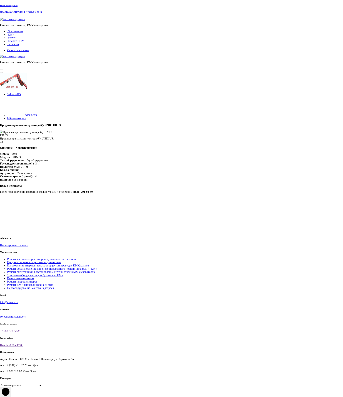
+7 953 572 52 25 (10, 330)
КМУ (10, 34)
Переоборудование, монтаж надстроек (30, 287)
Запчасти (13, 44)
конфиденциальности (13, 316)
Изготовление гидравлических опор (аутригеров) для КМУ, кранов (48, 265)
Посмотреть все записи (14, 245)
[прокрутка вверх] (5, 392)
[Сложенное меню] (1, 69)
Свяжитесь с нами (18, 50)
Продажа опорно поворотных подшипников (34, 262)
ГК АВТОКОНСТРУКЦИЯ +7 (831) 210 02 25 (21, 12)
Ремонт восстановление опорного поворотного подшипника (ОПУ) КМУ (52, 268)
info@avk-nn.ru (9, 302)
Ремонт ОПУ (15, 41)
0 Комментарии (16, 118)
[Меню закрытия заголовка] (1, 72)
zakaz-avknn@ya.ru (9, 5)
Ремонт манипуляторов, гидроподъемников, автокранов (41, 259)
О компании (15, 31)
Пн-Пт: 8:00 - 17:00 (11, 345)
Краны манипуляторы (20, 278)
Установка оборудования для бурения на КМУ (35, 275)
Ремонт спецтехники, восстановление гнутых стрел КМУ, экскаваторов (51, 271)
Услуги (11, 37)
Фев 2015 (14, 94)
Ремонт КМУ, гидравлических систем (30, 284)
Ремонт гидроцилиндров (22, 281)
